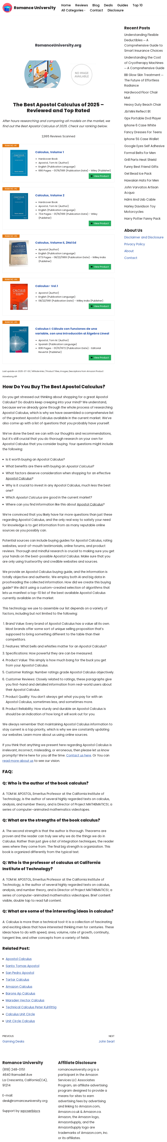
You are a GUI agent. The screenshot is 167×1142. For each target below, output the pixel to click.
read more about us (17, 761)
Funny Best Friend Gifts (141, 167)
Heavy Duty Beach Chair (142, 104)
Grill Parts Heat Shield (140, 160)
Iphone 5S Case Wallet (141, 139)
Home (66, 5)
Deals (108, 5)
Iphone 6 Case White (140, 125)
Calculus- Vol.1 (46, 286)
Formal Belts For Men (140, 153)
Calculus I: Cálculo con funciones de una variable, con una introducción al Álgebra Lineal (72, 331)
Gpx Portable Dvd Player (142, 118)
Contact (96, 10)
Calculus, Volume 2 (49, 195)
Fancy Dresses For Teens (143, 132)
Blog (95, 5)
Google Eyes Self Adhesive (144, 146)
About (129, 251)
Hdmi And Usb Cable (140, 199)
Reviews (81, 5)
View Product (101, 176)
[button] (84, 10)
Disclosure (116, 10)
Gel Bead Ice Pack (138, 173)
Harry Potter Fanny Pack (142, 218)
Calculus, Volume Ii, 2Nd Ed (55, 243)
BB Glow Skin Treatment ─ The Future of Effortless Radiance (143, 80)
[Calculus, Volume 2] (19, 206)
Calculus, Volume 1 (49, 152)
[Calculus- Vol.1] (19, 297)
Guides (122, 5)
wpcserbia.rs (30, 1111)
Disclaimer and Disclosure (144, 237)
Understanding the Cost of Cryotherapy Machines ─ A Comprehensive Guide (144, 62)
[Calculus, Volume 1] (19, 163)
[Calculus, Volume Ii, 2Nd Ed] (19, 253)
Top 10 (138, 5)
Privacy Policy (134, 244)
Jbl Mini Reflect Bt (137, 111)
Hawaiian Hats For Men (141, 180)
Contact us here (78, 755)
